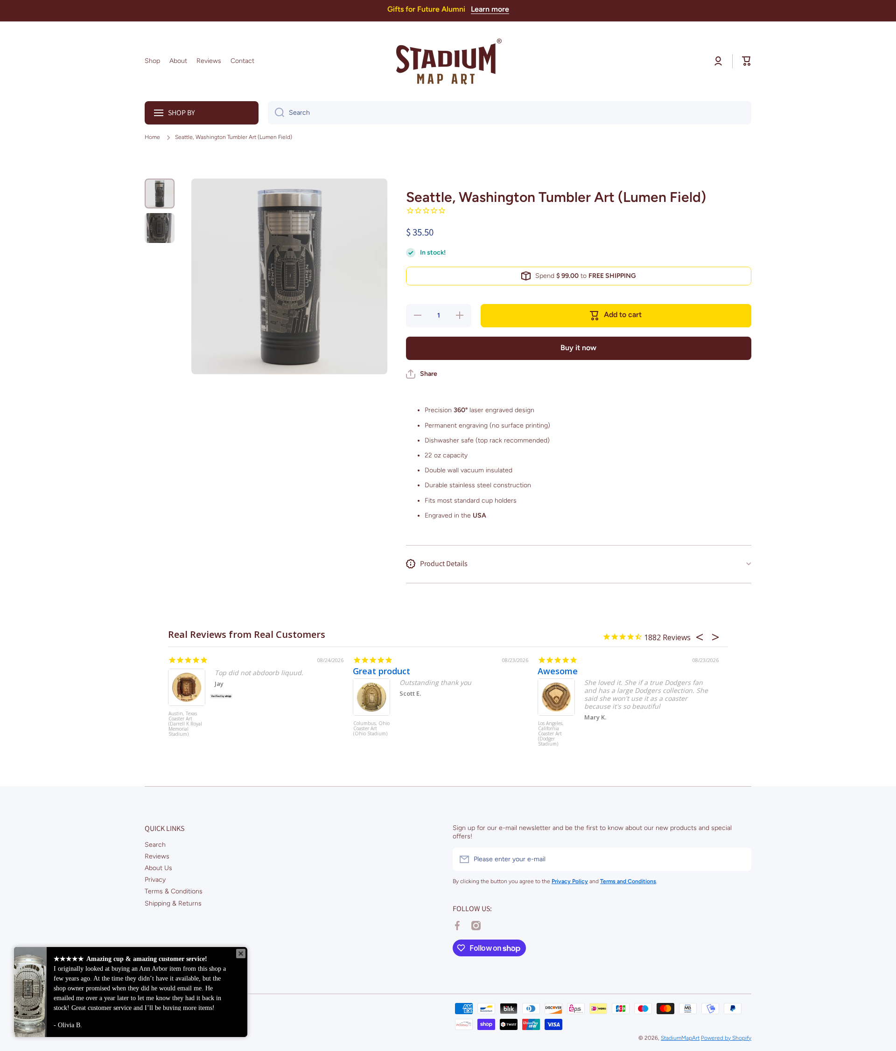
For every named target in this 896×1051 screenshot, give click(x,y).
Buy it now (578, 347)
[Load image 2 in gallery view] (160, 228)
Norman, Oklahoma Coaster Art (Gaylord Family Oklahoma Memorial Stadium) (406, 738)
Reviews (157, 856)
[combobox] (509, 112)
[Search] (276, 112)
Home (152, 137)
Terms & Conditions (174, 891)
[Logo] (448, 61)
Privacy (155, 880)
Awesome (219, 671)
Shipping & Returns (173, 903)
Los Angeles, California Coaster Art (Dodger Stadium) (212, 734)
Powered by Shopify (726, 1038)
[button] (746, 61)
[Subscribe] (739, 859)
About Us (158, 868)
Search (155, 845)
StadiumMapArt (680, 1038)
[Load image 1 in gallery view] (160, 193)
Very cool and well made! (440, 671)
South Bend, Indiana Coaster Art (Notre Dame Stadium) (592, 721)
